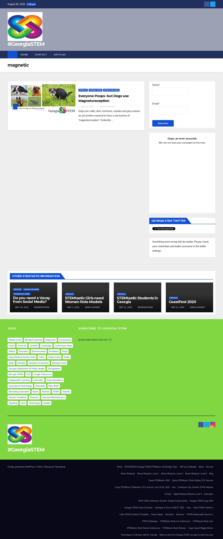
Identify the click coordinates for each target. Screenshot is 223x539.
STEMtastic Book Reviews (174, 528)
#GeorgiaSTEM (26, 44)
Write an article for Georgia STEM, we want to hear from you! (186, 535)
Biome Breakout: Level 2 (172, 473)
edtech (12, 351)
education (23, 351)
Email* (155, 103)
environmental (39, 351)
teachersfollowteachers (53, 397)
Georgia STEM (16, 374)
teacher (66, 391)
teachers (34, 397)
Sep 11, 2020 (125, 307)
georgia (21, 363)
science (45, 391)
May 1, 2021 (73, 307)
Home (24, 54)
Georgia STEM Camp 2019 (201, 501)
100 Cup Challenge (188, 467)
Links (188, 507)
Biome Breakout (128, 473)
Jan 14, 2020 (87, 107)
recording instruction (19, 391)
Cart (173, 487)
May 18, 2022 (22, 307)
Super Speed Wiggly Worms (200, 528)
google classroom (42, 374)
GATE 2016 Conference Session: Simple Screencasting (162, 501)
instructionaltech (55, 380)
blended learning (33, 340)
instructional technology (20, 386)
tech (23, 403)
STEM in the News (111, 90)
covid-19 (22, 345)
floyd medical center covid (22, 357)
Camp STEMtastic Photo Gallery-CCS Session (192, 480)
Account (209, 467)
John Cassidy (107, 107)
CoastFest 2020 (182, 302)
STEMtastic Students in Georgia (137, 300)
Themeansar (59, 467)
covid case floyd (63, 345)
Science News (95, 90)
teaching (13, 403)
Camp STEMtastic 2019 (159, 480)
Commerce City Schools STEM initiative (195, 487)
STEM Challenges (150, 521)
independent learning (19, 380)
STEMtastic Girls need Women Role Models (84, 300)
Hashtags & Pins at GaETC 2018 (169, 507)
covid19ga (46, 345)
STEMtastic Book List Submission (175, 521)
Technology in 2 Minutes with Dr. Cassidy (139, 535)
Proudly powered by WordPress (22, 467)
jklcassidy (40, 386)
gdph (11, 363)
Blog (211, 473)
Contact (41, 54)
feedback (54, 351)
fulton (42, 357)
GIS (28, 374)
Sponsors (180, 514)
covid (11, 345)
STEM (56, 391)
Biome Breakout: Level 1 (148, 473)
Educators (208, 494)
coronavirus (65, 340)
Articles (60, 54)
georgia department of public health (26, 368)
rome (35, 391)
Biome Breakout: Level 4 (196, 473)
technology (34, 403)
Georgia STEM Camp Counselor (138, 507)
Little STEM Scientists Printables (134, 514)
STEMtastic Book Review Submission (143, 528)
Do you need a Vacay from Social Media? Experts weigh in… (31, 302)
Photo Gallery (157, 514)
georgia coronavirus (39, 363)
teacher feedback (18, 397)
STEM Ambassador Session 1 (200, 514)
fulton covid (54, 357)
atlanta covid (15, 340)
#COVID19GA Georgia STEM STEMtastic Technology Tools (151, 467)
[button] (213, 54)
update (46, 403)
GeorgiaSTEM (41, 307)
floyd (65, 351)
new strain (54, 386)
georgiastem (54, 368)
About (201, 467)
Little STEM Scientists (203, 507)
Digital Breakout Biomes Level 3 (188, 494)
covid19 (34, 345)
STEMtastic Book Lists (203, 521)
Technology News (22, 294)
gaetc (67, 357)
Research (169, 514)
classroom (50, 340)
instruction (38, 380)
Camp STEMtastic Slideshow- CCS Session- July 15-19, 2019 (142, 487)
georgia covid (59, 363)
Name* (156, 85)
